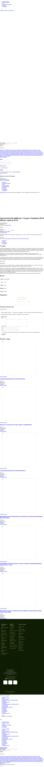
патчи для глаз (37, 153)
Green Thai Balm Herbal (8, 155)
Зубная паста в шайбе (3, 651)
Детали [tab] (3, 241)
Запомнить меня (4, 167)
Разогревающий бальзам (4, 641)
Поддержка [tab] (4, 242)
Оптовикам (4, 6)
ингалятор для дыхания (21, 757)
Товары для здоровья (6, 183)
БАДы (3, 184)
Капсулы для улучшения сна (12, 633)
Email (2, 330)
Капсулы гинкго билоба (21, 627)
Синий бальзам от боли (4, 636)
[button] (2, 384)
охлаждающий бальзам (14, 152)
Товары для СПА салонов (24, 238)
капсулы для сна (30, 149)
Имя (2, 328)
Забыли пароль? (3, 165)
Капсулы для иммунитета (12, 637)
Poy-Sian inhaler (4, 633)
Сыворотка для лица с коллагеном (4, 654)
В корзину (2, 231)
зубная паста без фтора (14, 153)
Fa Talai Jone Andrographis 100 (37, 155)
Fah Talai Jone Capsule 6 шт (3, 631)
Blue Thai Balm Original (17, 155)
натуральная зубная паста (5, 153)
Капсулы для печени (13, 645)
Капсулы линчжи (13, 648)
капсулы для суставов (4, 149)
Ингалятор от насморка (3, 644)
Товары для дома (5, 185)
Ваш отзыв (3, 326)
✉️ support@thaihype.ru (22, 299)
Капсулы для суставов (12, 628)
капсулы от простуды (13, 149)
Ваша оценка (4, 316)
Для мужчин (4, 189)
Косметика (4, 182)
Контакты (4, 5)
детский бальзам (5, 154)
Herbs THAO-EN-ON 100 (5, 156)
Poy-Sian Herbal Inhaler (26, 155)
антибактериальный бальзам (14, 154)
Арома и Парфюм (5, 186)
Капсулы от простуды (13, 630)
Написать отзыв (8, 225)
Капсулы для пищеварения (12, 643)
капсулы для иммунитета (22, 149)
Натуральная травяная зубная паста (4, 647)
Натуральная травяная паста (21, 637)
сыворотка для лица (23, 153)
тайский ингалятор (13, 757)
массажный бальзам (23, 152)
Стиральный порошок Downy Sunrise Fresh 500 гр (12, 378)
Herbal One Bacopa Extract (22, 631)
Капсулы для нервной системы (13, 640)
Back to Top (2, 763)
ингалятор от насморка (4, 757)
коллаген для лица (30, 153)
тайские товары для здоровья (31, 154)
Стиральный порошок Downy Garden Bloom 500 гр (13, 470)
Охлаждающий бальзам (3, 638)
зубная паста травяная (38, 152)
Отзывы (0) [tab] (4, 243)
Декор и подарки (8, 238)
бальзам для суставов (37, 757)
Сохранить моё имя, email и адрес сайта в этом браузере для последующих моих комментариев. (21, 332)
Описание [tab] (4, 240)
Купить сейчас (7, 231)
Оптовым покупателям (6, 4)
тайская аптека (23, 154)
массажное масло (30, 152)
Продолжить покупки (4, 179)
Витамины (4, 187)
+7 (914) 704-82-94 (22, 297)
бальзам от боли (29, 757)
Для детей (4, 188)
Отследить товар (5, 1)
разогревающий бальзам (4, 152)
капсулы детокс (37, 149)
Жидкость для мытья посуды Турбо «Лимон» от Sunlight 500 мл (16, 424)
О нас (3, 3)
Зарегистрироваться (16, 171)
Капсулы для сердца (13, 646)
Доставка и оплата (6, 2)
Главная (1, 192)
